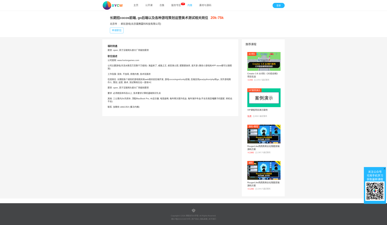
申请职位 (117, 30)
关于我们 (212, 219)
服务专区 (176, 5)
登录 (278, 5)
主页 (135, 5)
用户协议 (195, 219)
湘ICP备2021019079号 (180, 219)
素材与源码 (205, 5)
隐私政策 (203, 219)
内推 (189, 5)
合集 (161, 5)
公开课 (149, 5)
